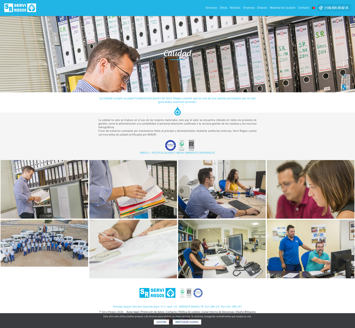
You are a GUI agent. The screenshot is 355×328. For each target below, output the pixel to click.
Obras (223, 7)
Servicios (211, 7)
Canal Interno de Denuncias (218, 311)
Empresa (249, 7)
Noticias (235, 7)
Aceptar (161, 322)
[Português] (313, 8)
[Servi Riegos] (20, 7)
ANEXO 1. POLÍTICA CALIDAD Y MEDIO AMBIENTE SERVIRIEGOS (177, 153)
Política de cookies (189, 311)
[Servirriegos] (44, 189)
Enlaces (262, 7)
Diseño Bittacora (246, 311)
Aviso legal (132, 311)
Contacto (303, 7)
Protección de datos (152, 311)
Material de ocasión (283, 7)
